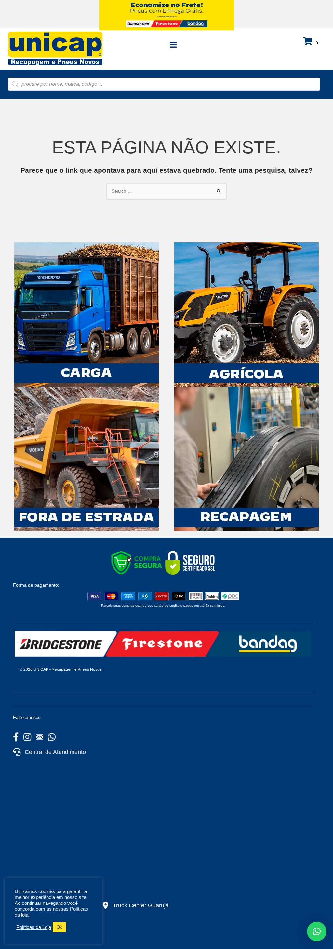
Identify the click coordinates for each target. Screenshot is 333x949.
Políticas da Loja (33, 927)
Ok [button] (59, 927)
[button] (316, 931)
